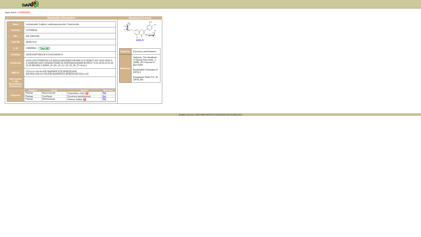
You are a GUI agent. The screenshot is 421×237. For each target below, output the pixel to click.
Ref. (105, 93)
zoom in (140, 40)
